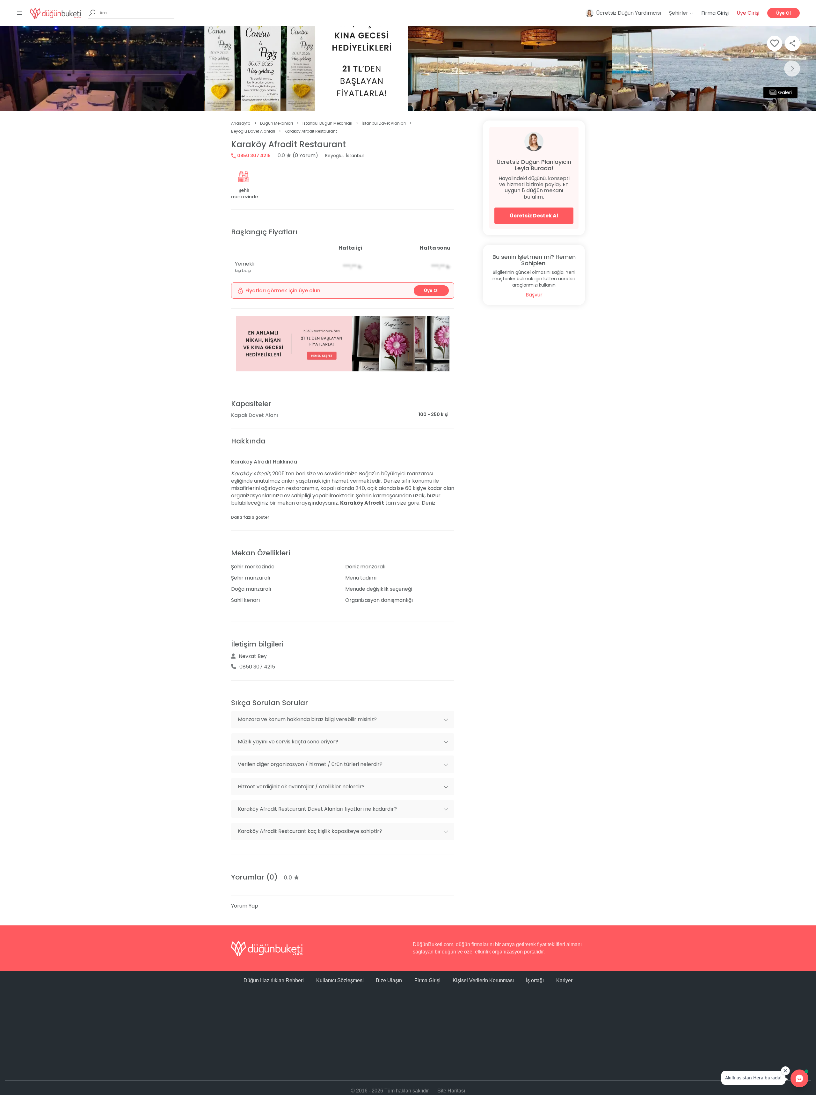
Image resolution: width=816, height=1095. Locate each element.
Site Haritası (451, 1090)
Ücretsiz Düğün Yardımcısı (628, 13)
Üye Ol (783, 13)
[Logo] (55, 13)
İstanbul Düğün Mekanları (327, 123)
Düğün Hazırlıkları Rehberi (274, 980)
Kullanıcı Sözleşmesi (340, 980)
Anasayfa (241, 123)
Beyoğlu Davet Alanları (253, 131)
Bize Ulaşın (389, 980)
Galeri (785, 92)
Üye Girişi (748, 13)
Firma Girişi (715, 13)
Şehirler (679, 13)
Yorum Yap (244, 905)
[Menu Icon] (19, 13)
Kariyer (564, 980)
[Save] (774, 43)
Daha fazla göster (250, 517)
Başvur (534, 294)
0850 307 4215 (253, 155)
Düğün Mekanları (276, 123)
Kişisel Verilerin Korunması (483, 980)
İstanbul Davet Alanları (384, 123)
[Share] (792, 43)
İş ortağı (535, 980)
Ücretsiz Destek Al (534, 215)
